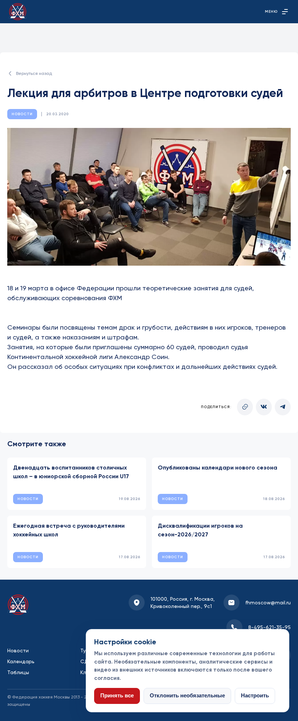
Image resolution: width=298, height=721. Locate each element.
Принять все (117, 695)
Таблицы (18, 672)
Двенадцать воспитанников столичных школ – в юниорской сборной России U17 (71, 472)
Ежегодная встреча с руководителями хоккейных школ (69, 530)
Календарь (21, 661)
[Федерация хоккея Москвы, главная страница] (18, 11)
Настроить (255, 695)
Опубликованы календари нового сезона (217, 467)
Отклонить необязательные (187, 695)
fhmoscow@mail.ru (268, 602)
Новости (18, 650)
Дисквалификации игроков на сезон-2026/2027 (200, 530)
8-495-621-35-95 (269, 627)
